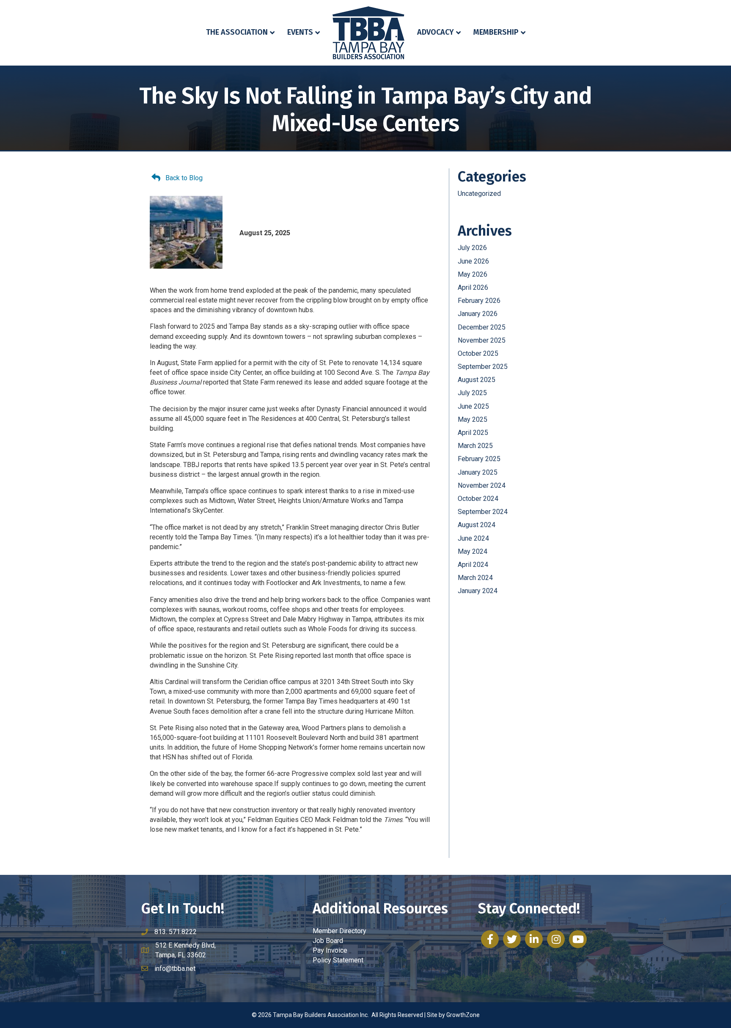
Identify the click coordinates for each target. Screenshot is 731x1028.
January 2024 (477, 591)
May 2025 (472, 419)
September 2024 (483, 512)
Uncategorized (479, 194)
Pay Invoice (330, 950)
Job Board (328, 941)
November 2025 (482, 340)
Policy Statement (338, 960)
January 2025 (477, 472)
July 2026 (472, 248)
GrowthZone (463, 1015)
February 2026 (479, 301)
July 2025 (472, 393)
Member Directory (339, 931)
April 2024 (473, 565)
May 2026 (472, 274)
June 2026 (473, 261)
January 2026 (477, 314)
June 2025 (473, 406)
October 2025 (478, 353)
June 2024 (473, 538)
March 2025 (475, 446)
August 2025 (476, 380)
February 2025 (479, 459)
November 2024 (482, 485)
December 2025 (482, 327)
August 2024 (476, 525)
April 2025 (473, 433)
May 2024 (472, 551)
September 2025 (483, 367)
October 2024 (478, 499)
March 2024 (475, 578)
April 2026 (473, 287)
